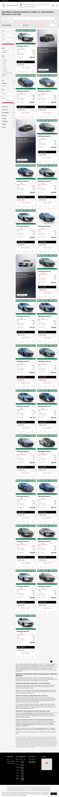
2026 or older (5, 22)
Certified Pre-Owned (10, 761)
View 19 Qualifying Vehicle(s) (22, 160)
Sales (17, 759)
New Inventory (26, 4)
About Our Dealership (31, 6)
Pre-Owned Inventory (34, 4)
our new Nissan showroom (26, 713)
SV (11, 22)
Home (8, 759)
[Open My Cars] (52, 5)
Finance (44, 4)
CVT (49, 22)
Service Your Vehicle (23, 6)
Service (21, 759)
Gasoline (43, 22)
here (25, 795)
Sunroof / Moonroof (24, 22)
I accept (53, 793)
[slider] (2, 44)
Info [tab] (30, 48)
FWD (53, 22)
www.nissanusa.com (10, 763)
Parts (25, 759)
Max (2, 37)
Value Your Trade (21, 64)
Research (40, 4)
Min (2, 33)
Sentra (14, 25)
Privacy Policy (45, 794)
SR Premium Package (35, 22)
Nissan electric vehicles (41, 728)
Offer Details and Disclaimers (42, 71)
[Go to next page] (56, 662)
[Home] (4, 5)
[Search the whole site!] (56, 5)
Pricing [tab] (21, 48)
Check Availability (21, 61)
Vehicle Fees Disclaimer (25, 67)
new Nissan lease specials (27, 724)
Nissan (19, 25)
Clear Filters (25, 25)
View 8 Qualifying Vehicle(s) (22, 295)
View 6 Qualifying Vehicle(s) (43, 70)
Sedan (16, 22)
